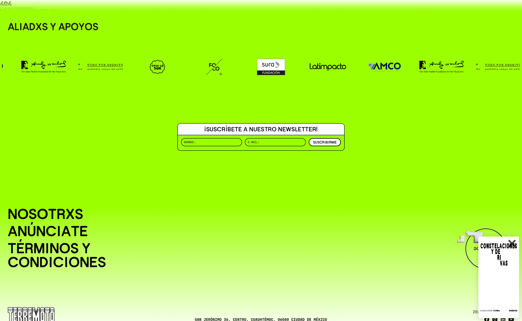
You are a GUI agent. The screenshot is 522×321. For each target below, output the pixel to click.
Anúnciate (48, 231)
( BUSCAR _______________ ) (446, 9)
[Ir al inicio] (19, 11)
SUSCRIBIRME (325, 142)
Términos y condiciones (57, 255)
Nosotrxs (45, 214)
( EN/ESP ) (499, 9)
